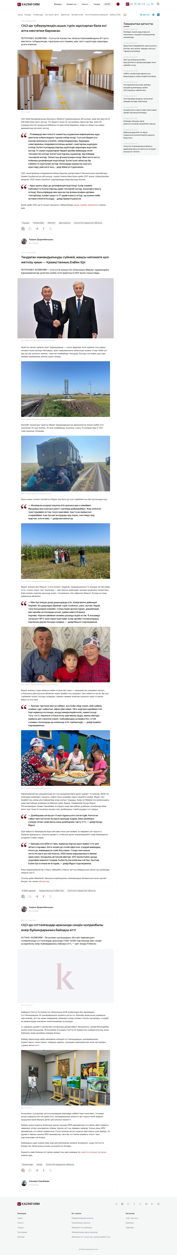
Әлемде (20, 1243)
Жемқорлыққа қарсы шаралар (85, 1238)
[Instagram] (23, 229)
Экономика (22, 1238)
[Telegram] (37, 229)
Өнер (39, 1170)
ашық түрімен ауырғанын (86, 205)
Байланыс (130, 1229)
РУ (135, 4)
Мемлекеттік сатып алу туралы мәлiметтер (91, 1243)
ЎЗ (152, 4)
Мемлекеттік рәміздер (82, 1233)
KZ (127, 4)
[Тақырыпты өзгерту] (119, 4)
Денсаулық (64, 223)
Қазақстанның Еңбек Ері (51, 891)
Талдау (96, 4)
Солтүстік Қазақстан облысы (88, 223)
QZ (131, 4)
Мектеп (51, 223)
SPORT (108, 4)
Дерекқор (65, 15)
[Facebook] (44, 229)
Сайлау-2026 (115, 15)
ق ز (148, 4)
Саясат (20, 1229)
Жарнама (130, 1233)
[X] (50, 229)
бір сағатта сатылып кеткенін (92, 1158)
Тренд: (20, 15)
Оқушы (25, 223)
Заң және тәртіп (52, 15)
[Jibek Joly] (145, 14)
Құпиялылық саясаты (81, 1229)
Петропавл (38, 223)
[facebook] (134, 1210)
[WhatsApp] (30, 229)
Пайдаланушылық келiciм (82, 1224)
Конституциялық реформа (96, 15)
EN (139, 4)
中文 (143, 4)
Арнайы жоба (77, 15)
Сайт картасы (132, 1224)
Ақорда (27, 15)
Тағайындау (38, 15)
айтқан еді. (44, 881)
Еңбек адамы (29, 891)
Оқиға (20, 1224)
